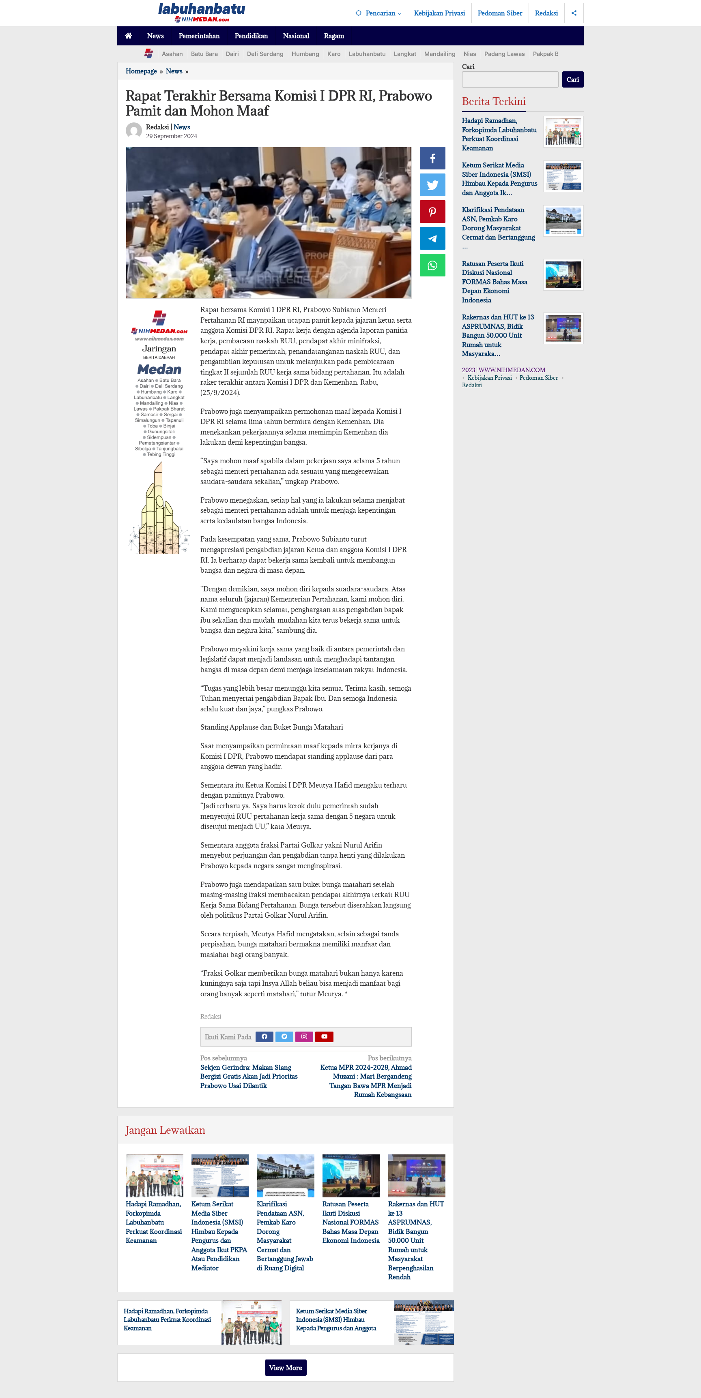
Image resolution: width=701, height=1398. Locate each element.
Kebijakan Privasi (490, 377)
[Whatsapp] (433, 265)
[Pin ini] (433, 211)
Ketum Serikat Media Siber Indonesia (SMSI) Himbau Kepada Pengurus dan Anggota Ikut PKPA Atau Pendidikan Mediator (336, 1328)
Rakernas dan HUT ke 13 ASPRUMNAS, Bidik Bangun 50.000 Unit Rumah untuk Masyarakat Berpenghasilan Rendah (416, 1240)
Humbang (305, 53)
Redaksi (472, 385)
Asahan (172, 53)
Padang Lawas (504, 53)
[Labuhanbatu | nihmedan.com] (202, 12)
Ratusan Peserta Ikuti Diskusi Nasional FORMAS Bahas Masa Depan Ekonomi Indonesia (351, 1222)
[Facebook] (264, 1037)
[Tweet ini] (433, 184)
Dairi (232, 53)
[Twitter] (284, 1037)
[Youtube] (324, 1037)
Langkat (405, 53)
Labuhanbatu (367, 53)
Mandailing (440, 53)
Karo (334, 53)
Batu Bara (204, 53)
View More (285, 1368)
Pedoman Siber (539, 377)
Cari (468, 66)
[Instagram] (304, 1037)
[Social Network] (574, 13)
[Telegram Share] (433, 238)
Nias (470, 53)
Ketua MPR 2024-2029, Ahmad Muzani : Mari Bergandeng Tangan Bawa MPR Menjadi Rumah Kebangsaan (366, 1076)
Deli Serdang (265, 53)
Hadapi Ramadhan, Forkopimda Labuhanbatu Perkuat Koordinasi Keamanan (154, 1222)
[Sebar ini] (433, 158)
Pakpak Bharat (553, 53)
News (182, 127)
